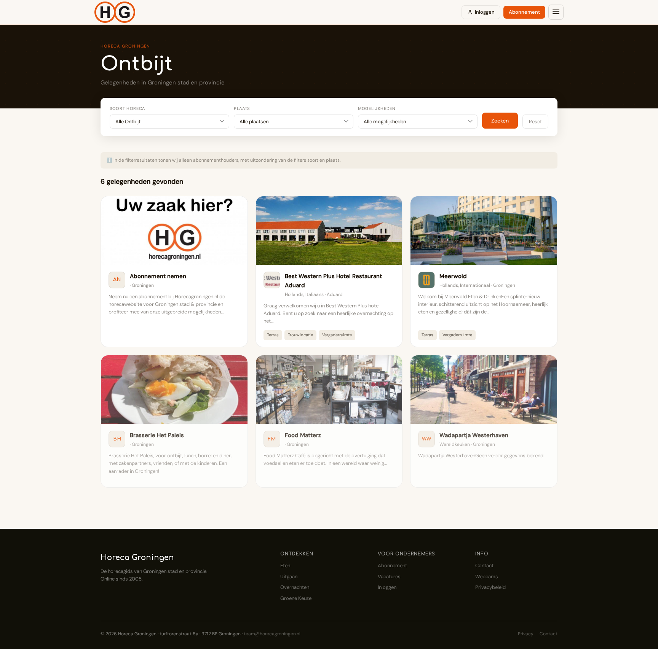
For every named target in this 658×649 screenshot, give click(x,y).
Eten (285, 565)
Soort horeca (127, 108)
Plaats (242, 108)
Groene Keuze (295, 598)
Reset (535, 121)
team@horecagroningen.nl (272, 634)
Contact (484, 565)
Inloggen (485, 12)
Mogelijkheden (377, 108)
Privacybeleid (490, 587)
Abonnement (524, 12)
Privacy (525, 634)
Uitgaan (288, 576)
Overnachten (294, 587)
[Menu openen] (556, 12)
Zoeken (500, 120)
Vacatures (389, 576)
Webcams (486, 576)
